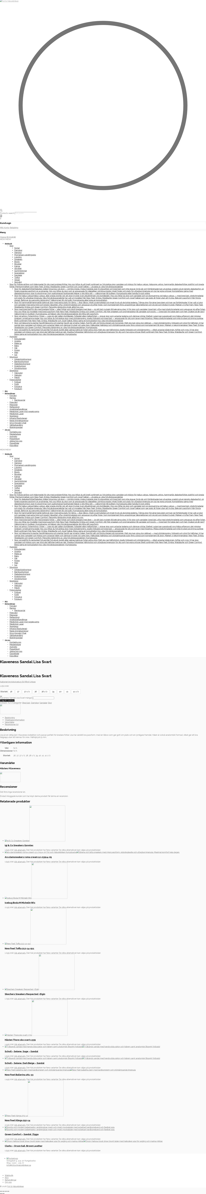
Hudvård (13, 336)
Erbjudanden (19, 339)
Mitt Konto (4, 227)
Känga (17, 266)
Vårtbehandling (16, 425)
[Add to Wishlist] (1, 696)
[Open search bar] (1, 211)
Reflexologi (14, 407)
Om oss (7, 430)
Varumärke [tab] (9, 722)
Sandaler (18, 275)
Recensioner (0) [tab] (11, 724)
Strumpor (14, 357)
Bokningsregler (16, 427)
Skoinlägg (14, 370)
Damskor (18, 250)
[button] (5, 239)
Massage (14, 405)
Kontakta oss (15, 432)
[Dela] (6, 1191)
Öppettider (14, 443)
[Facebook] (2, 1169)
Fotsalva (18, 386)
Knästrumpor (20, 366)
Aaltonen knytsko (7, 682)
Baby (16, 346)
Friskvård (13, 402)
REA (6, 391)
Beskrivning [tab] (10, 718)
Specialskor (19, 273)
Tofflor (17, 277)
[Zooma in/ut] (1, 1191)
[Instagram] (4, 1169)
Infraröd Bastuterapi (18, 418)
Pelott (17, 377)
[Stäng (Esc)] (8, 1191)
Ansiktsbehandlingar (18, 409)
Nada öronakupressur (19, 420)
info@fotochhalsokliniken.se (19, 1165)
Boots (17, 262)
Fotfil (16, 384)
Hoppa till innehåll (8, 237)
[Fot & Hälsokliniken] (9, 1)
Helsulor (18, 375)
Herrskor (18, 252)
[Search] (1, 216)
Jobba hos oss (16, 441)
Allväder (18, 268)
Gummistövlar (20, 271)
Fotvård (13, 395)
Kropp (17, 350)
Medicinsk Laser (17, 414)
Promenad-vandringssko (25, 255)
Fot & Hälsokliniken (15, 1186)
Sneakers (18, 259)
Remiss (13, 398)
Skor (11, 246)
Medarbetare (15, 434)
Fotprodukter (15, 380)
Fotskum (18, 389)
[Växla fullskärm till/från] (3, 1191)
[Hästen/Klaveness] (10, 713)
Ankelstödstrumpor (22, 359)
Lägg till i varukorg (7, 700)
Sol (15, 355)
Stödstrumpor (20, 368)
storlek (4, 691)
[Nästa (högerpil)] (3, 1193)
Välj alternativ (20, 850)
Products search (7, 213)
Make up (18, 343)
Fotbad (17, 382)
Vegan (17, 280)
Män (16, 352)
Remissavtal (19, 400)
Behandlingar (10, 393)
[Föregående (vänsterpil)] (1, 1193)
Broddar (17, 264)
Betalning (14, 227)
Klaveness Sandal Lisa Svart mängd (16, 698)
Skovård (18, 282)
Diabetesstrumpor (22, 364)
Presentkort (15, 439)
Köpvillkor (14, 445)
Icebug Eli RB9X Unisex (25, 682)
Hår (15, 348)
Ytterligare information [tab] (15, 720)
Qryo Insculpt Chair (18, 423)
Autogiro (13, 436)
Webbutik (8, 244)
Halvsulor (18, 373)
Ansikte (17, 341)
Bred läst (26, 703)
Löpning (18, 257)
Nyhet (17, 248)
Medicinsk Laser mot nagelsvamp (24, 411)
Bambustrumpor (21, 361)
